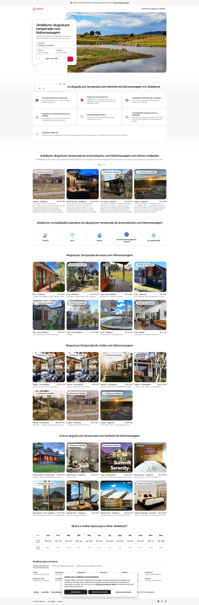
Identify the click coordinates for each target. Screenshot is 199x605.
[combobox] (54, 45)
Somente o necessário (99, 592)
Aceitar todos (75, 592)
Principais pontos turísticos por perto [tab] (89, 566)
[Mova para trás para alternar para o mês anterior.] (39, 58)
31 (43, 88)
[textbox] (45, 52)
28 (60, 84)
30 (39, 88)
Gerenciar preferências (123, 592)
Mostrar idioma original (121, 3)
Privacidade (51, 601)
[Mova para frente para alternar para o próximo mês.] (63, 58)
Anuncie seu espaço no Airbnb (153, 9)
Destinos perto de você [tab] (41, 566)
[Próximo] (104, 164)
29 (64, 84)
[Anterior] (95, 164)
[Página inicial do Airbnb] (38, 8)
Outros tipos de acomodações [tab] (62, 566)
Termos (59, 601)
